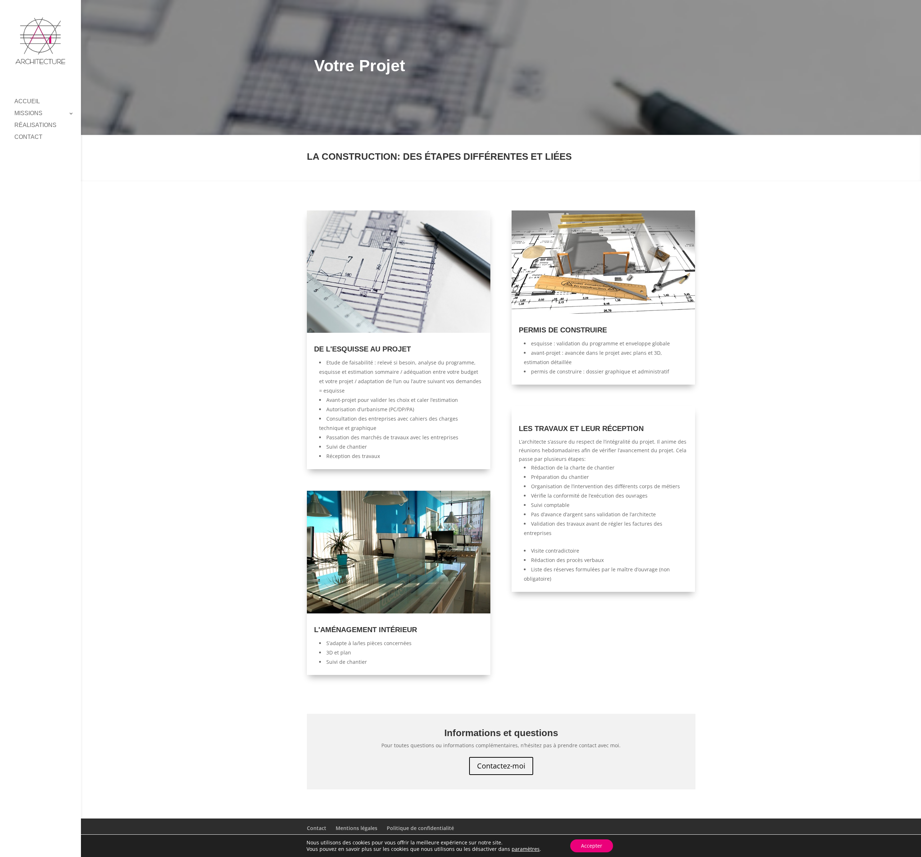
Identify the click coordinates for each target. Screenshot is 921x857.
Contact (28, 137)
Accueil (27, 101)
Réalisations (35, 125)
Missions (28, 113)
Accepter (591, 845)
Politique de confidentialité (420, 828)
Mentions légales (356, 828)
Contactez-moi (501, 766)
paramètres (526, 849)
